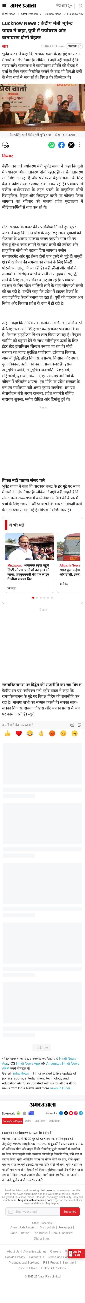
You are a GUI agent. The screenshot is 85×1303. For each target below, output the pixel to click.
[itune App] (24, 1112)
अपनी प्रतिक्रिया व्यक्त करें (17, 725)
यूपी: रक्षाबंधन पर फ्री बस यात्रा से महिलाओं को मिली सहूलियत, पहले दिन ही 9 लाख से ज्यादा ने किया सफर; (42, 1170)
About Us (13, 1251)
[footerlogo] (43, 1105)
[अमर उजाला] (23, 6)
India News (20, 1073)
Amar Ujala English (23, 1227)
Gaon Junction (19, 1232)
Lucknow (40, 1120)
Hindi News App (28, 1063)
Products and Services (24, 1262)
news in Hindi (60, 1088)
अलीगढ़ (63, 583)
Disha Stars (42, 1238)
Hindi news (46, 1190)
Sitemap (68, 1262)
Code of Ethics (28, 1268)
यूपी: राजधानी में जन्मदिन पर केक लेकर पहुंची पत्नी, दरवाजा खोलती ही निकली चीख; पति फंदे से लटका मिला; (42, 1154)
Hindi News (8, 13)
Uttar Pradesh (29, 13)
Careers (55, 1251)
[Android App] (18, 1112)
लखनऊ (72, 46)
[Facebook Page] (61, 1112)
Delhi (28, 1120)
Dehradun (54, 1120)
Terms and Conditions (62, 1257)
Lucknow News (52, 13)
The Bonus (40, 1232)
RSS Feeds (51, 1262)
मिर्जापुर (11, 588)
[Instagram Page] (76, 1112)
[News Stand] (31, 1112)
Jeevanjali (65, 1227)
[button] (33, 598)
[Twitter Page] (66, 1112)
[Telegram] (81, 1112)
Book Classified (61, 1232)
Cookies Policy (15, 1257)
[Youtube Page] (71, 1112)
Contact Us (36, 1257)
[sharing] (79, 145)
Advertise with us (34, 1251)
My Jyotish (47, 1227)
